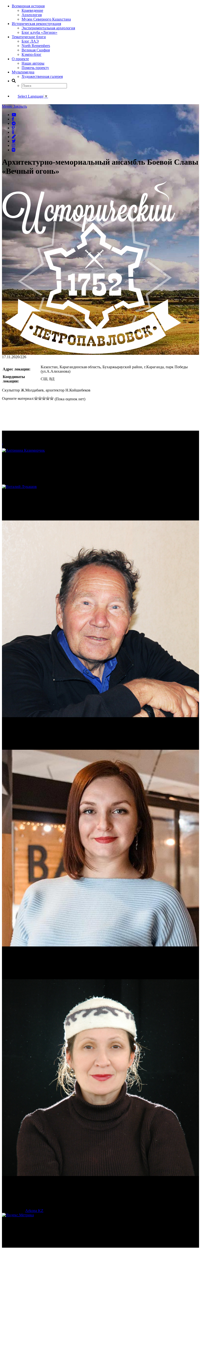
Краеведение (32, 10)
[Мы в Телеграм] (14, 123)
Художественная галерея (42, 76)
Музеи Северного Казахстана (46, 19)
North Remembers (36, 46)
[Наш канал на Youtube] (14, 114)
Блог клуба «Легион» (39, 32)
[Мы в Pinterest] (13, 128)
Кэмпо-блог (31, 54)
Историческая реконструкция (36, 24)
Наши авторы (33, 63)
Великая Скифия (36, 50)
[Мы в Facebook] (13, 119)
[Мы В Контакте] (13, 150)
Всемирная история (28, 6)
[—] (92, 352)
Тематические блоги (29, 37)
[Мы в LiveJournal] (14, 136)
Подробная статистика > (45, 1245)
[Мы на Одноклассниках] (13, 132)
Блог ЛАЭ (30, 41)
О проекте (20, 59)
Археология (32, 15)
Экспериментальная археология (48, 28)
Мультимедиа (23, 72)
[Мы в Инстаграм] (13, 145)
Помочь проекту (35, 68)
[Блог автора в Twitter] (14, 141)
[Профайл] (100, 486)
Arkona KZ (34, 1211)
